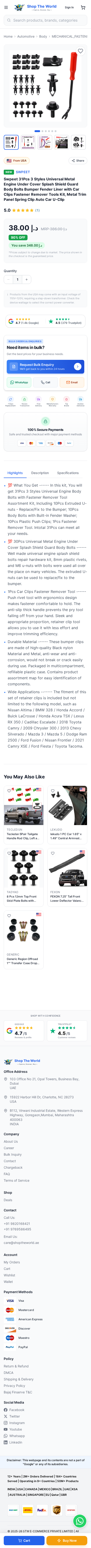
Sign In (69, 7)
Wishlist (9, 1275)
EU (47, 1494)
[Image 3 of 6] (46, 131)
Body (43, 36)
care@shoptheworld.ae (21, 1243)
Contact (10, 1161)
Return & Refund (16, 1366)
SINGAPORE (36, 1494)
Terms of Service (16, 1180)
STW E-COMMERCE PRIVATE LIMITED (48, 1531)
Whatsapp (17, 1436)
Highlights (15, 473)
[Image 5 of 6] (52, 131)
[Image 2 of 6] (42, 131)
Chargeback (13, 1167)
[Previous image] (10, 86)
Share (80, 160)
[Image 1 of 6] (37, 131)
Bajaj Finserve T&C (18, 1392)
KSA (75, 1489)
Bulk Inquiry (13, 1154)
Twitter (14, 1416)
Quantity (10, 271)
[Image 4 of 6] (49, 131)
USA (20, 1489)
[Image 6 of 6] (55, 131)
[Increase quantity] (26, 279)
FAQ (7, 1174)
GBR (64, 1494)
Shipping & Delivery (19, 1379)
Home (8, 36)
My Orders (12, 1262)
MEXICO (44, 1489)
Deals (8, 1200)
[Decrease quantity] (8, 279)
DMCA (8, 1373)
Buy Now (70, 1540)
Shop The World (41, 6)
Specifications (68, 473)
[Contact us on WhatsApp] (79, 1521)
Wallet (8, 1282)
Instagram (17, 1423)
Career (9, 1148)
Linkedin (15, 1442)
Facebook (16, 1410)
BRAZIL (57, 1489)
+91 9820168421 (17, 1224)
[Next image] (81, 86)
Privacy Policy (14, 1386)
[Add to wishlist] (80, 51)
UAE (67, 1489)
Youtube (15, 1429)
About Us (11, 1141)
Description (40, 473)
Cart (26, 1540)
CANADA (31, 1489)
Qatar (55, 1494)
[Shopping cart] (83, 7)
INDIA (11, 1489)
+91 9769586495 (17, 1229)
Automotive (26, 36)
